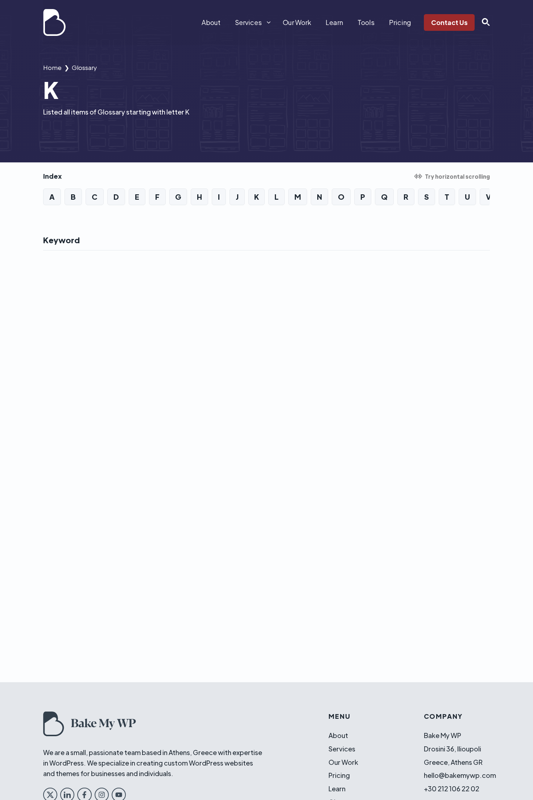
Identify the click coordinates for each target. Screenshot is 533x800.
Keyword (61, 240)
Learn (334, 22)
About (211, 22)
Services (248, 22)
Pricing (400, 22)
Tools (366, 22)
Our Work (297, 22)
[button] (482, 22)
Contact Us (449, 22)
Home (52, 67)
